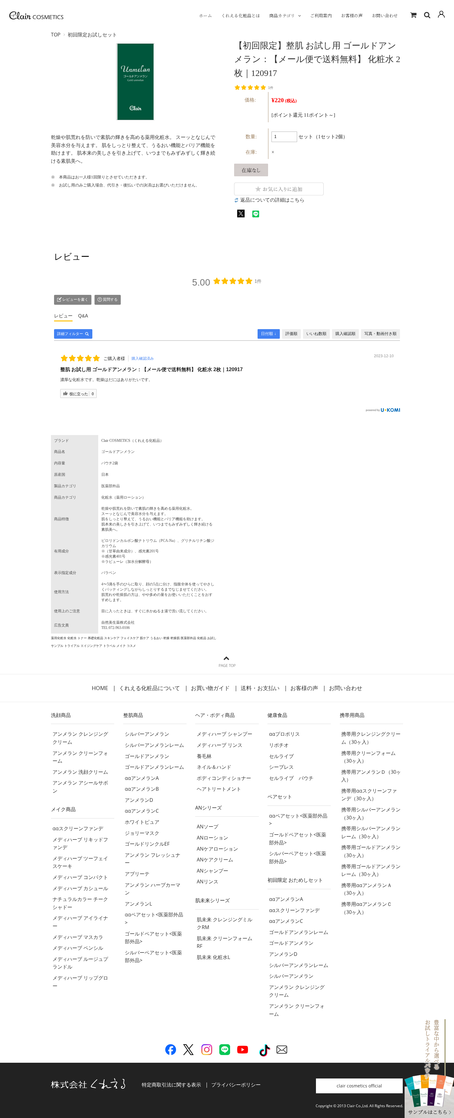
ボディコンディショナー (224, 778)
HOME (100, 688)
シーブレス (281, 767)
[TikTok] (265, 1052)
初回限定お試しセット (92, 34)
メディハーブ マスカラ (78, 937)
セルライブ (281, 756)
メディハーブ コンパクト (80, 877)
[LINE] (224, 1051)
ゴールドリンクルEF (147, 843)
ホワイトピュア (142, 822)
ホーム (205, 15)
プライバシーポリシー (236, 1084)
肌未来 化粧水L (213, 957)
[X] (188, 1051)
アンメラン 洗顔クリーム (80, 771)
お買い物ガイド (210, 688)
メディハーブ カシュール (80, 888)
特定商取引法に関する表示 (171, 1084)
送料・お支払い (260, 688)
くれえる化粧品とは (240, 15)
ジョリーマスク (142, 833)
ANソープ (207, 826)
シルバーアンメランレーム (154, 745)
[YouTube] (242, 1051)
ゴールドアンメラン (147, 756)
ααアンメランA (142, 778)
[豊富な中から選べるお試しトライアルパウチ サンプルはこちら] (429, 1113)
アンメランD (139, 800)
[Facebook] (170, 1051)
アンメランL (138, 903)
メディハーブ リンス (219, 745)
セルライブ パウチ (291, 778)
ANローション (212, 837)
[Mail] (281, 1051)
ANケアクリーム (215, 859)
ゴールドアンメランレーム (154, 767)
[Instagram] (206, 1051)
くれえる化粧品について (149, 688)
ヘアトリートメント (219, 788)
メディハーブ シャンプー (224, 734)
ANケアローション (217, 848)
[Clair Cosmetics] (36, 15)
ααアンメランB (142, 788)
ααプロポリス (284, 734)
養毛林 (204, 756)
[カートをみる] (413, 15)
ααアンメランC (142, 810)
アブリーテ (137, 873)
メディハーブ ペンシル (78, 947)
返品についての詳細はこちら (272, 200)
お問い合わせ (385, 15)
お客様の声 (352, 15)
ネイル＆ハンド (214, 767)
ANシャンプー (212, 870)
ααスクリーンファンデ (78, 828)
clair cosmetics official (359, 1086)
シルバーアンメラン (147, 734)
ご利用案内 (321, 15)
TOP (56, 34)
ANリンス (207, 881)
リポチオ (279, 745)
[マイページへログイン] (441, 15)
